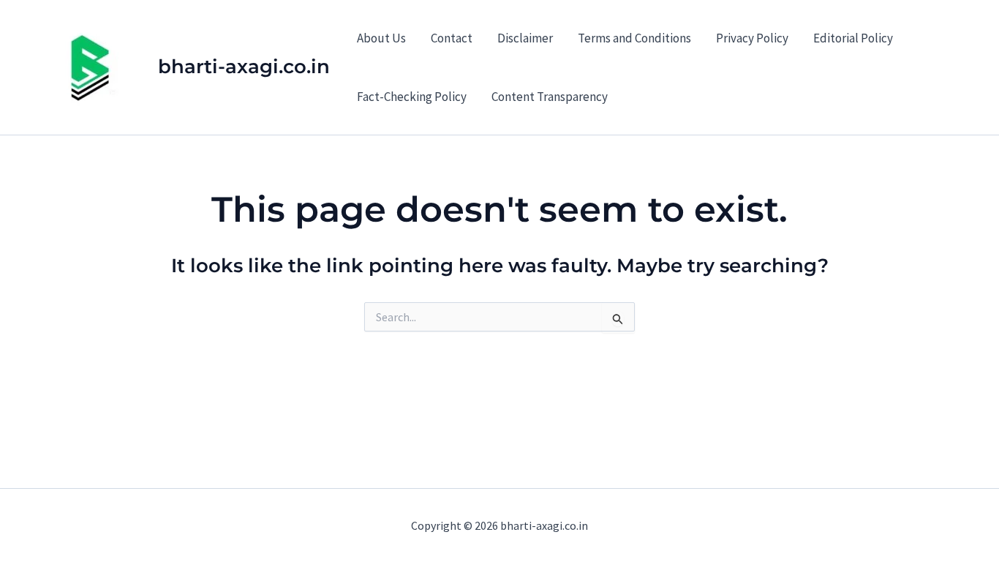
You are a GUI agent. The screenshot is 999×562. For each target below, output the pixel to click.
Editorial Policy (853, 38)
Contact (451, 38)
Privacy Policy (752, 38)
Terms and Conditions (634, 38)
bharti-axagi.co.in (244, 66)
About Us (381, 38)
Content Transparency (549, 97)
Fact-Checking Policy (412, 97)
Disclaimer (525, 38)
